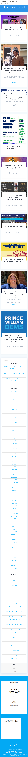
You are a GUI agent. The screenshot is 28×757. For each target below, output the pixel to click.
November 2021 (14, 537)
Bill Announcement (14, 577)
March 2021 (14, 557)
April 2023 (14, 495)
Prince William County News (14, 632)
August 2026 (14, 391)
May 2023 (14, 492)
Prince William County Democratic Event (14, 619)
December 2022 (14, 505)
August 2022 (14, 516)
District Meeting (14, 588)
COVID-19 (14, 580)
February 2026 (14, 407)
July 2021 (14, 547)
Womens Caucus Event (14, 661)
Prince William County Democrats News (14, 624)
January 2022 (14, 531)
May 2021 (14, 552)
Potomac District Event (14, 598)
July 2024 (14, 456)
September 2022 (14, 513)
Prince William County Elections (14, 627)
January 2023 (14, 503)
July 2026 (14, 394)
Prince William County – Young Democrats (14, 609)
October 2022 (14, 511)
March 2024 (14, 466)
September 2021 (14, 542)
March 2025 (14, 435)
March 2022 (14, 526)
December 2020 (14, 565)
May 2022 (14, 524)
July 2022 (14, 518)
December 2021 (14, 534)
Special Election (14, 642)
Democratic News (14, 585)
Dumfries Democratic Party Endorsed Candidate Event (14, 373)
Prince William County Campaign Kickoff (14, 611)
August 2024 (14, 453)
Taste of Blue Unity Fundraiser (14, 376)
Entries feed (14, 668)
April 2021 (14, 555)
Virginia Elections (14, 653)
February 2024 (14, 469)
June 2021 (14, 550)
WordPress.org (14, 671)
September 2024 (14, 451)
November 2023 (14, 477)
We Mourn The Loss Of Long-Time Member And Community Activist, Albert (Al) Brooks (14, 71)
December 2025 (14, 412)
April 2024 (14, 464)
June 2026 (14, 396)
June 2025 (14, 427)
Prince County (9, 2)
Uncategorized (14, 648)
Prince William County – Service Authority (14, 606)
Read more (14, 37)
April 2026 (14, 401)
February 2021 (14, 560)
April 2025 (14, 433)
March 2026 (14, 404)
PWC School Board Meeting (14, 640)
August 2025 (14, 422)
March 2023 (14, 498)
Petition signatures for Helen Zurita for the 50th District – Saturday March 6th (14, 294)
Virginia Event (14, 655)
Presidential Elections (14, 603)
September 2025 (14, 420)
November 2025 (14, 414)
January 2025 (14, 440)
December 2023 (14, 474)
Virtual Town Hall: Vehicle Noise (14, 226)
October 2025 (14, 417)
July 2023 (14, 487)
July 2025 (14, 425)
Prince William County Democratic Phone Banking (14, 622)
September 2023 (14, 482)
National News (14, 596)
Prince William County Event (14, 629)
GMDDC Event (14, 590)
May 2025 (14, 430)
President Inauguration (14, 601)
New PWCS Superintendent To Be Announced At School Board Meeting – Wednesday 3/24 (14, 96)
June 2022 (14, 521)
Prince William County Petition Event (14, 635)
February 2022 (14, 529)
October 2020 (14, 568)
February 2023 (14, 500)
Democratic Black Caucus (14, 582)
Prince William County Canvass (14, 614)
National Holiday (14, 593)
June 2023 (14, 490)
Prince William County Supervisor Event (14, 637)
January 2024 (14, 472)
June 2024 (14, 459)
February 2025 (14, 438)
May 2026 (14, 399)
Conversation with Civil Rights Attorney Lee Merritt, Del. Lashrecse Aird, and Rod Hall (14, 197)
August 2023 (14, 485)
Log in (14, 667)
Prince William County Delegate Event (14, 616)
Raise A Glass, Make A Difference (14, 371)
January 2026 (14, 409)
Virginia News (14, 658)
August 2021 (14, 544)
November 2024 (14, 446)
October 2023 (14, 479)
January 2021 (14, 563)
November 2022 (14, 508)
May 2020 (14, 570)
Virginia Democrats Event (14, 650)
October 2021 (14, 539)
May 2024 (14, 461)
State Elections (14, 645)
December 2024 (14, 443)
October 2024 (14, 448)
